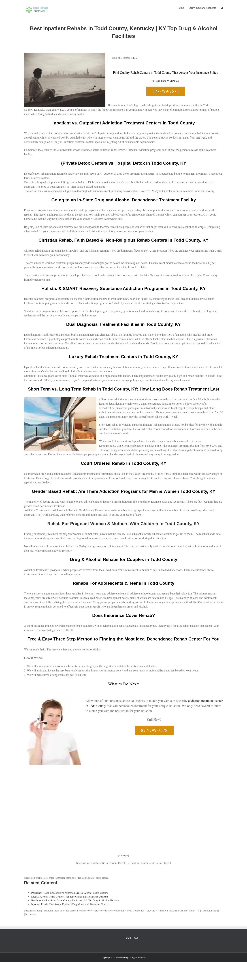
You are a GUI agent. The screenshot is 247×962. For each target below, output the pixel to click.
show (135, 58)
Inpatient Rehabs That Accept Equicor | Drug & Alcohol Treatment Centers (69, 904)
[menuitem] (183, 7)
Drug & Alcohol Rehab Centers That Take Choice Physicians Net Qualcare (69, 896)
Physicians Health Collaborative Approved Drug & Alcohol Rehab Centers (69, 892)
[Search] (222, 7)
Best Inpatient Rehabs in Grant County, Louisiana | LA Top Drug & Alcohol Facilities (75, 900)
